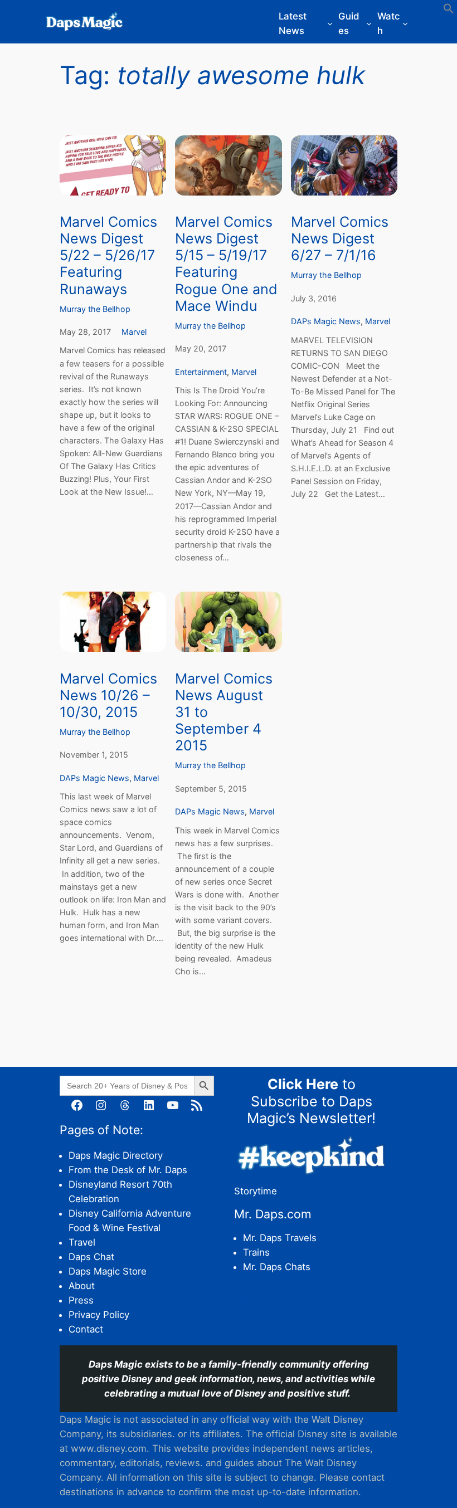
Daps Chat (91, 1256)
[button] (448, 10)
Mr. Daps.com (273, 1214)
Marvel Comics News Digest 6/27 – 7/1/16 (339, 238)
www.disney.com (109, 1448)
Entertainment (201, 372)
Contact (86, 1329)
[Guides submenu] (369, 23)
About (82, 1285)
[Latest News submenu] (330, 23)
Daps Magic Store (108, 1271)
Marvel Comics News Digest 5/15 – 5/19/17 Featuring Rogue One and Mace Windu (226, 263)
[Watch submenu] (405, 23)
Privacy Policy (99, 1314)
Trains (256, 1252)
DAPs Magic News (326, 321)
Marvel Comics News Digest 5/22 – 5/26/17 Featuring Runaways (108, 255)
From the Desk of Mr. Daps (128, 1169)
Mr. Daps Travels (280, 1237)
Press (81, 1300)
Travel (82, 1242)
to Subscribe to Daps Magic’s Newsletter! (311, 1101)
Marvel (134, 331)
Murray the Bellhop (95, 309)
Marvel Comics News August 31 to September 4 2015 (224, 712)
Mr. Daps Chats (276, 1266)
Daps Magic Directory (116, 1155)
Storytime (255, 1191)
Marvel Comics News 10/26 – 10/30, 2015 (108, 695)
